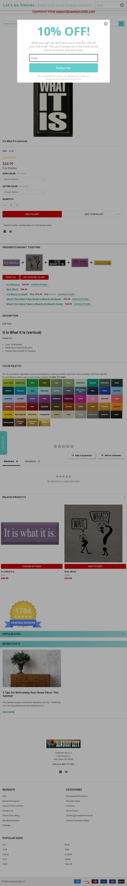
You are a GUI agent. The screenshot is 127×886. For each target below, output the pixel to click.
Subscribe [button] (63, 68)
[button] (106, 24)
